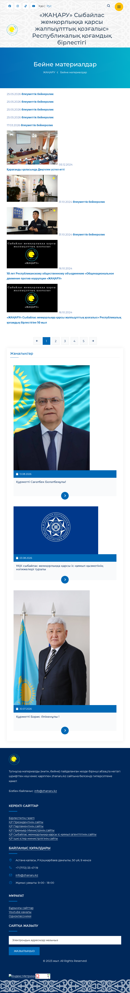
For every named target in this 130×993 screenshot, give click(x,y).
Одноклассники (20, 916)
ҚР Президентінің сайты (26, 822)
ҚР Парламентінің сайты (26, 826)
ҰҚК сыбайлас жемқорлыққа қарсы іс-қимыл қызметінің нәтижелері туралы (59, 567)
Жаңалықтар (21, 353)
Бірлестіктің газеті (22, 818)
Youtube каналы (20, 912)
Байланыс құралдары (29, 848)
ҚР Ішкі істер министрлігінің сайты (33, 838)
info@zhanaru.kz (45, 791)
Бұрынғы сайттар (21, 908)
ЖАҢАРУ (49, 72)
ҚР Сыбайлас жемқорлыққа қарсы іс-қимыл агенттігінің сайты (52, 834)
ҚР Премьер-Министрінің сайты (32, 830)
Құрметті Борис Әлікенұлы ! (37, 716)
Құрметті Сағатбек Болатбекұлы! (41, 481)
